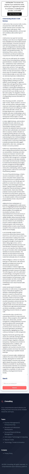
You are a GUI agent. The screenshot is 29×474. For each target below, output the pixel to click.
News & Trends (9, 440)
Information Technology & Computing (16, 437)
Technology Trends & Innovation (14, 442)
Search (14, 387)
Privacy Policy (9, 453)
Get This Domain (14, 14)
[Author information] (25, 19)
